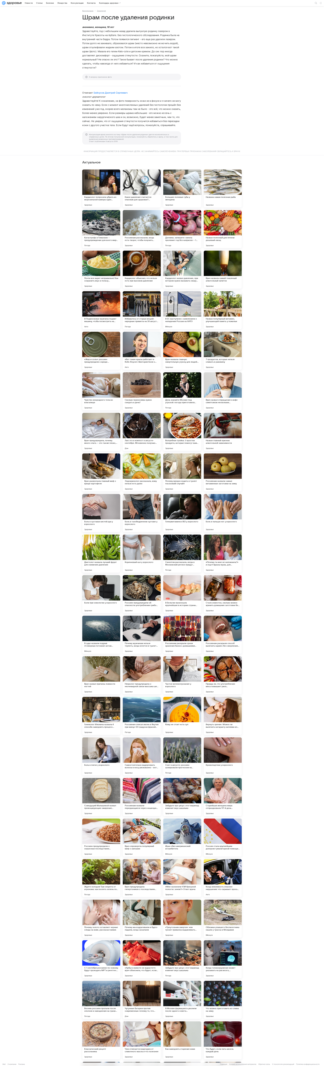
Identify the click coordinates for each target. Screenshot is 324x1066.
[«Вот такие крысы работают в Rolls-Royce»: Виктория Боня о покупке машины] (142, 351)
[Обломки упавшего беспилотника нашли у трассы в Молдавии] (223, 919)
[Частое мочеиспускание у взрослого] (182, 675)
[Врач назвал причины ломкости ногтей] (101, 675)
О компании (12, 1064)
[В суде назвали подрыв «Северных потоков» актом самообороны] (101, 635)
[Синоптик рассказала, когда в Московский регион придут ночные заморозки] (182, 554)
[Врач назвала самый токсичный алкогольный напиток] (223, 270)
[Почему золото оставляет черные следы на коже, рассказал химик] (101, 919)
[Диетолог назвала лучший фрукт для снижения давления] (101, 554)
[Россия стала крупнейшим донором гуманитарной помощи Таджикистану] (223, 838)
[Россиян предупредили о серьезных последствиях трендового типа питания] (101, 838)
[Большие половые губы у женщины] (182, 188)
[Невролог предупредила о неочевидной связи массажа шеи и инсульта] (142, 675)
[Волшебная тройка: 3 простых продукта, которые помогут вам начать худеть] (182, 432)
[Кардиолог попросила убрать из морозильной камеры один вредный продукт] (101, 188)
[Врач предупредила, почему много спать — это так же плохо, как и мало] (101, 432)
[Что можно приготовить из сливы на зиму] (223, 1000)
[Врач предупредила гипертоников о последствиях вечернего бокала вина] (142, 878)
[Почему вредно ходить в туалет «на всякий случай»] (182, 472)
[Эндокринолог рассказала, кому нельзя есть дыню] (142, 472)
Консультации (87, 11)
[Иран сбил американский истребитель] (182, 838)
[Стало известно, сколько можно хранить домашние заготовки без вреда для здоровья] (223, 594)
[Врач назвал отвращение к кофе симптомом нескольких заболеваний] (223, 391)
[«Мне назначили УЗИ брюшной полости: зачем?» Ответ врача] (182, 878)
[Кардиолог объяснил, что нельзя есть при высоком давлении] (142, 270)
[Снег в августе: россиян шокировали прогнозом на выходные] (182, 756)
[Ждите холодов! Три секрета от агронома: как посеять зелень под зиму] (101, 878)
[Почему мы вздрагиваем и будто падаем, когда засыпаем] (142, 919)
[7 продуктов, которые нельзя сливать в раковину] (223, 351)
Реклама (21, 1064)
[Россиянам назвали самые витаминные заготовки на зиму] (223, 472)
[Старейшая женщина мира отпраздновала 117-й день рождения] (223, 797)
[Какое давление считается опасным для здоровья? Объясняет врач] (142, 188)
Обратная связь (264, 1064)
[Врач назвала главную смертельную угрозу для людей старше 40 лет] (182, 351)
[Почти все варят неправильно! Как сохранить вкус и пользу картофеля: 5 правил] (101, 270)
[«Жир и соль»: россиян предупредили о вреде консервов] (101, 351)
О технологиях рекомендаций (283, 1064)
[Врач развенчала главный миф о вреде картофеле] (101, 472)
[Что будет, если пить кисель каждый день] (223, 1040)
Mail (4, 1064)
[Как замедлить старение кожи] (182, 1040)
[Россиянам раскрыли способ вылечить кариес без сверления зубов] (223, 635)
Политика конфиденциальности (307, 1064)
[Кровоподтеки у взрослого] (223, 756)
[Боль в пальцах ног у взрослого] (223, 513)
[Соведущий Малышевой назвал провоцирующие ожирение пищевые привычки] (101, 797)
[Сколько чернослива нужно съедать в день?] (142, 391)
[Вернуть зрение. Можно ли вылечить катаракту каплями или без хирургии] (223, 716)
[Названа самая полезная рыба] (223, 188)
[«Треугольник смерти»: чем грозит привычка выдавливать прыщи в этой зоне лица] (182, 919)
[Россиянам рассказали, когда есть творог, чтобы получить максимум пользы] (142, 229)
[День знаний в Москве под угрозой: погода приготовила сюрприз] (182, 391)
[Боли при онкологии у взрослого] (101, 594)
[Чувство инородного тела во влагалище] (101, 391)
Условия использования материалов (242, 1064)
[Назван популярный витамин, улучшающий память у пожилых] (223, 310)
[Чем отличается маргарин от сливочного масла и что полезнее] (142, 1040)
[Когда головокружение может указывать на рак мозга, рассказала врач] (223, 959)
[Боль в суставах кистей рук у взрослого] (101, 513)
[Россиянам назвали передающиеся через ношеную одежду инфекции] (142, 797)
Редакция (223, 1064)
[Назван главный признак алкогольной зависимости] (223, 432)
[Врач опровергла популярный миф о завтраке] (142, 838)
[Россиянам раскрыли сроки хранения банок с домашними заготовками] (182, 635)
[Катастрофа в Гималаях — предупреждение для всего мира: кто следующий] (101, 229)
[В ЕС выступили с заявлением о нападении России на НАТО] (182, 310)
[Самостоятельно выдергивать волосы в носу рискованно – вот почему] (142, 756)
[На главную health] (14, 3)
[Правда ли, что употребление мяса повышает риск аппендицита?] (223, 675)
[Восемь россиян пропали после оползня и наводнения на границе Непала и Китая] (101, 1000)
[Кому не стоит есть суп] (182, 716)
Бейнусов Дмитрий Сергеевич (111, 92)
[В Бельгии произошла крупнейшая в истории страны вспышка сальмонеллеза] (182, 594)
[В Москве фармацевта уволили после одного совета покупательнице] (182, 1000)
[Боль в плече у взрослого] (101, 756)
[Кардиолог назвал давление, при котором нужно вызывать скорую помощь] (182, 270)
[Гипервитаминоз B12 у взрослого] (182, 513)
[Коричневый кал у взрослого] (142, 554)
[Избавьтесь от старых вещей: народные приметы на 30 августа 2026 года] (142, 310)
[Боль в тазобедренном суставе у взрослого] (142, 513)
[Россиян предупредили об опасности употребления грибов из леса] (142, 594)
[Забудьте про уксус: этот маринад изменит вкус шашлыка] (182, 797)
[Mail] (4, 3)
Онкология (101, 11)
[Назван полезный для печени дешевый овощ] (223, 229)
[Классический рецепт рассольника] (101, 1040)
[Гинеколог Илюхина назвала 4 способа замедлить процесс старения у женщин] (101, 716)
